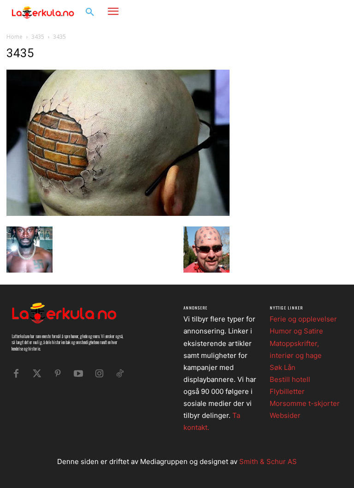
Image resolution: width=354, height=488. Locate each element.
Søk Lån (282, 367)
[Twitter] (36, 373)
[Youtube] (78, 373)
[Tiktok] (119, 373)
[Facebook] (306, 12)
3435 (37, 37)
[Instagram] (319, 12)
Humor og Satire (296, 331)
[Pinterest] (57, 373)
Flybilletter (287, 391)
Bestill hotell (290, 379)
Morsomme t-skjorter (305, 403)
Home (14, 37)
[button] (90, 12)
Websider (285, 415)
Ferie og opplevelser (303, 319)
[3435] (118, 213)
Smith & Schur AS (268, 461)
